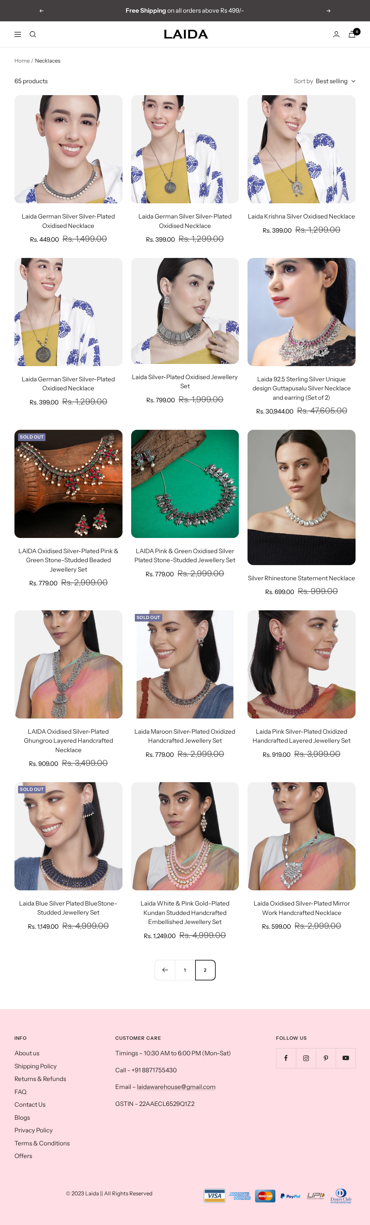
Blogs (22, 1117)
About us (26, 1053)
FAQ (20, 1091)
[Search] (33, 34)
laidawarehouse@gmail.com (176, 1086)
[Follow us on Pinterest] (326, 1058)
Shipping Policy (35, 1066)
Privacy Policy (33, 1130)
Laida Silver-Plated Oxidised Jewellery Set (185, 381)
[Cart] (352, 34)
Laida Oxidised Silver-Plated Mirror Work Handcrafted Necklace (302, 908)
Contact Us (30, 1104)
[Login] (336, 34)
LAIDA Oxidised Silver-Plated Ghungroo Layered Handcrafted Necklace (68, 741)
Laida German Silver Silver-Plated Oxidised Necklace (68, 221)
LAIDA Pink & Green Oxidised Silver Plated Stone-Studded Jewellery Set (184, 555)
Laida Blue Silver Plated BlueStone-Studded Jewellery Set (68, 908)
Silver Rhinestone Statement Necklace (301, 578)
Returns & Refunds (40, 1078)
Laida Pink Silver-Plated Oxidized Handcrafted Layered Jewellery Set (301, 736)
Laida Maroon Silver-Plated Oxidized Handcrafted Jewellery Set (184, 736)
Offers (23, 1156)
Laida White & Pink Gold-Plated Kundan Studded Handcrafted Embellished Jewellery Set (185, 912)
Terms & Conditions (42, 1143)
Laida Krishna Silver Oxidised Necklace (301, 216)
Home (22, 60)
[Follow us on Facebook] (286, 1058)
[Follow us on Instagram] (306, 1058)
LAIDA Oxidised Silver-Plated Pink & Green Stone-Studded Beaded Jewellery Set (68, 560)
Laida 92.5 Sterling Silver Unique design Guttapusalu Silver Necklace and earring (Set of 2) (302, 388)
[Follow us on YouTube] (346, 1058)
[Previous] (165, 970)
